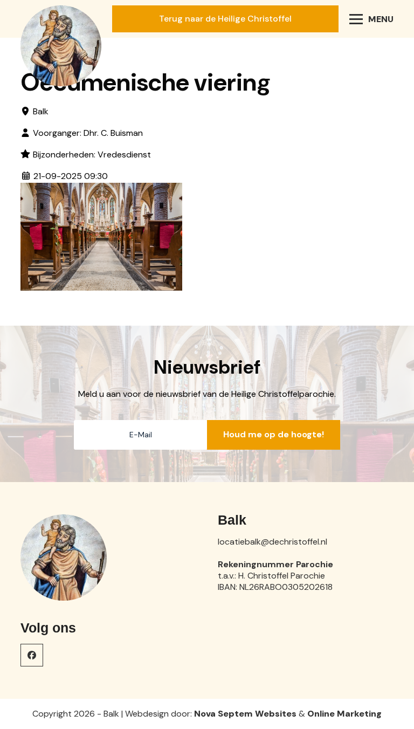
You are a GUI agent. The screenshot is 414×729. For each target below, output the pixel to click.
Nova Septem (223, 713)
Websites (275, 713)
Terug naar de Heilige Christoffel (225, 18)
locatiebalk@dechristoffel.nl (272, 541)
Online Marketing (344, 713)
